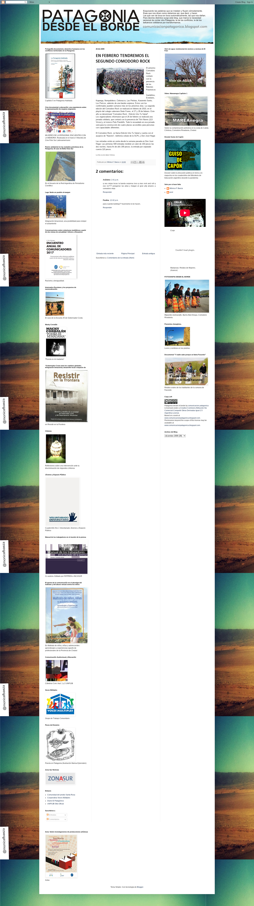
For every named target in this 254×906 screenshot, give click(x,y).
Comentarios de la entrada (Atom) (120, 258)
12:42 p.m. (114, 200)
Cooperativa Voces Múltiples (58, 798)
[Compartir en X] (137, 162)
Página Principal (127, 254)
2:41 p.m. (115, 180)
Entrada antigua (148, 254)
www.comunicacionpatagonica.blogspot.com (182, 418)
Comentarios (54, 819)
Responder (107, 192)
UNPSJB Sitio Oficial (55, 804)
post (171, 192)
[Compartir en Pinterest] (143, 162)
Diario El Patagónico (55, 801)
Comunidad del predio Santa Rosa (61, 795)
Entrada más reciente (105, 254)
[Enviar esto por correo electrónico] (132, 162)
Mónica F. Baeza (176, 188)
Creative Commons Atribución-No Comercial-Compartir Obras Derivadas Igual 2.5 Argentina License (185, 410)
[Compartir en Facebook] (140, 162)
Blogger (140, 887)
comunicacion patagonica (198, 406)
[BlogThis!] (134, 162)
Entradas (52, 815)
